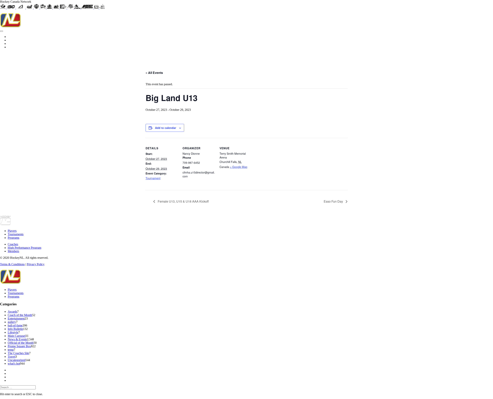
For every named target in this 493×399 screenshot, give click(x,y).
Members (447, 55)
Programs (367, 55)
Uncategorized (16, 360)
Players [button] (329, 55)
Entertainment (16, 318)
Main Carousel (17, 335)
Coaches (386, 55)
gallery (12, 322)
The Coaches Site (18, 353)
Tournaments (346, 55)
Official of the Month (21, 342)
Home (317, 55)
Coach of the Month (20, 315)
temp (11, 349)
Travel (11, 356)
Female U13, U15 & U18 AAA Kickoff (183, 201)
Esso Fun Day (334, 201)
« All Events (154, 72)
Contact (465, 55)
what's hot (14, 363)
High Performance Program (416, 55)
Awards (12, 311)
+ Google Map (238, 167)
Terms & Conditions (12, 264)
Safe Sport (484, 55)
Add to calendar (165, 128)
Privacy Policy (35, 264)
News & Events (17, 339)
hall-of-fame (15, 325)
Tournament (153, 178)
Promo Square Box (19, 346)
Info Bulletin (15, 329)
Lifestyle (13, 332)
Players (12, 230)
